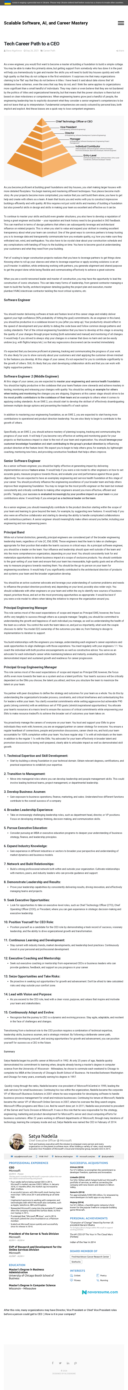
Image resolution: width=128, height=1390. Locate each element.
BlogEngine (70, 1374)
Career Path (49, 50)
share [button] (121, 50)
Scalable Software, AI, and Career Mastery (46, 23)
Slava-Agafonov (14, 50)
